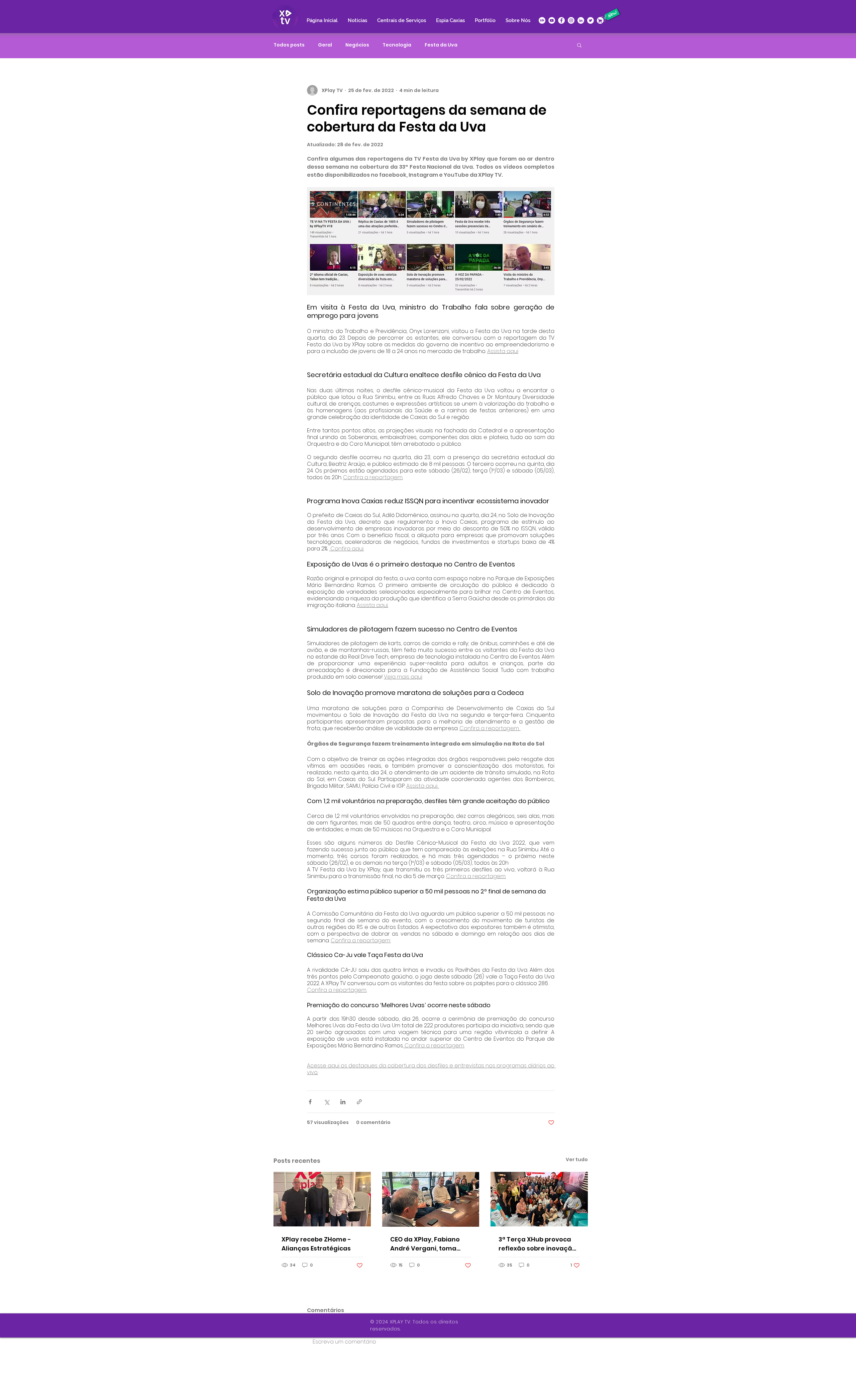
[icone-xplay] (542, 20)
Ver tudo (577, 1159)
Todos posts (289, 45)
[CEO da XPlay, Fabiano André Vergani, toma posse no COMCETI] (430, 1199)
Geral (325, 45)
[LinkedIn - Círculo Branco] (580, 20)
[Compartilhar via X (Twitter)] (326, 1102)
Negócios (357, 45)
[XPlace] (600, 20)
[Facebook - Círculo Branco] (561, 20)
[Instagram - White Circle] (571, 20)
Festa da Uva (441, 45)
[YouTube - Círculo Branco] (551, 20)
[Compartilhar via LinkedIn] (343, 1102)
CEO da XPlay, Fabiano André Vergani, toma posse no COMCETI (425, 1244)
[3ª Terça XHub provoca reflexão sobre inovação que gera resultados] (539, 1199)
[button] (579, 45)
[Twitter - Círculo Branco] (590, 20)
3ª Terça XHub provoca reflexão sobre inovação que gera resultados (537, 1244)
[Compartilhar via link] (359, 1102)
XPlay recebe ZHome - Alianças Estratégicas (316, 1244)
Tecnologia (397, 45)
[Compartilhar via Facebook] (310, 1102)
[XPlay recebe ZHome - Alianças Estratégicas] (322, 1199)
